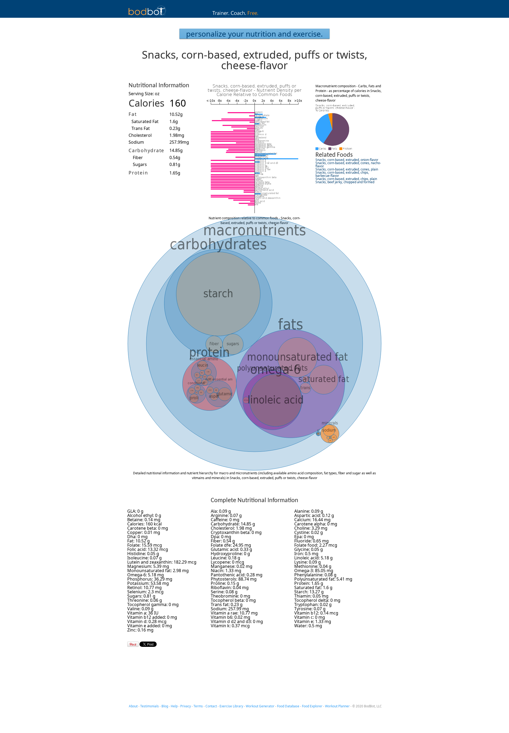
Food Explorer (312, 706)
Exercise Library (231, 706)
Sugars (140, 164)
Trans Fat (140, 128)
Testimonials (149, 706)
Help (174, 706)
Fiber (138, 157)
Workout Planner (337, 706)
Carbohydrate (146, 150)
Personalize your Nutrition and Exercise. (254, 34)
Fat (133, 114)
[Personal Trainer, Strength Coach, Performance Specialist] (254, 16)
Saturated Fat (145, 121)
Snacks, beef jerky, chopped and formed (344, 182)
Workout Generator (260, 706)
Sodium (136, 142)
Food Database (288, 706)
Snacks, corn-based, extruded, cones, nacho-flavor (348, 164)
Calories (146, 102)
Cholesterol (140, 135)
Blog (164, 706)
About (133, 706)
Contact (211, 706)
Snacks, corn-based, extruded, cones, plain (346, 169)
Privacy (185, 706)
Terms (198, 706)
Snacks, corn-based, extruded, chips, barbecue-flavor (342, 174)
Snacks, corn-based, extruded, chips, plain (346, 179)
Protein (138, 172)
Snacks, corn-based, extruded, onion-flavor (346, 159)
